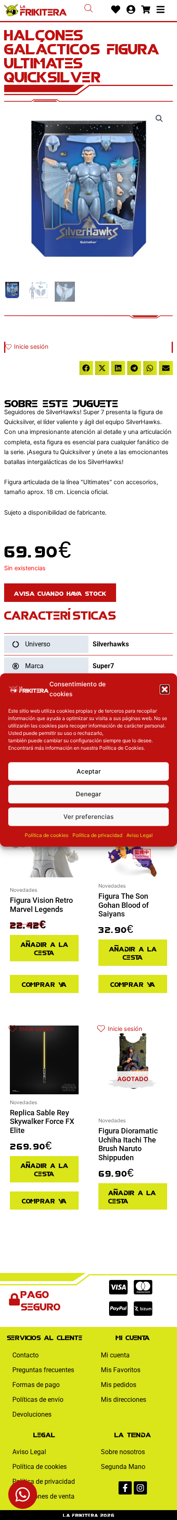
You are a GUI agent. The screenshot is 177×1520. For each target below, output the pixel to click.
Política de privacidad (97, 835)
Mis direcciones (123, 1399)
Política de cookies (46, 835)
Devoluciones (31, 1414)
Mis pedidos (118, 1385)
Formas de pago (36, 1385)
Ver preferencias (88, 817)
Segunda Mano (123, 1467)
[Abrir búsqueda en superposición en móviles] (88, 8)
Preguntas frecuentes (43, 1370)
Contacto (25, 1355)
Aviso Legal (139, 835)
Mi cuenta (115, 1355)
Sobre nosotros (123, 1452)
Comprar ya (44, 984)
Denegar (88, 794)
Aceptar (89, 771)
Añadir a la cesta (44, 948)
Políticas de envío (37, 1399)
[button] (165, 689)
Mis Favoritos (120, 1370)
